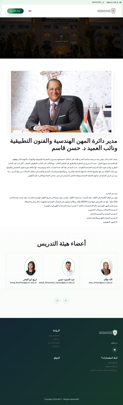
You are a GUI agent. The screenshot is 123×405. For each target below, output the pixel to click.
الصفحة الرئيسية (61, 41)
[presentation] (66, 301)
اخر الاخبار (56, 346)
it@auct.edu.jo (112, 2)
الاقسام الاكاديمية (54, 343)
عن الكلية (56, 339)
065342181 (96, 2)
